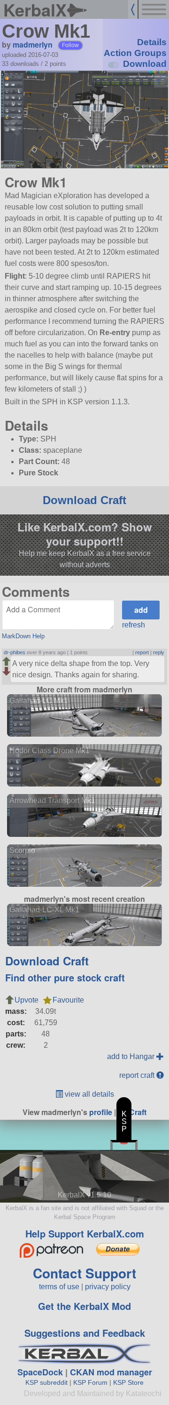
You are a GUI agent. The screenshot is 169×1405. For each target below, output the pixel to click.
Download (145, 64)
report (142, 652)
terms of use (59, 1287)
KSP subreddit (46, 1382)
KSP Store (128, 1382)
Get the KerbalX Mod (84, 1306)
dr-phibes (14, 652)
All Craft (132, 1112)
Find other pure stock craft (65, 977)
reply (158, 652)
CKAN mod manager (111, 1372)
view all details (88, 1094)
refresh (133, 625)
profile (100, 1112)
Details (152, 42)
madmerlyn (33, 44)
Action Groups (135, 53)
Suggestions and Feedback (84, 1333)
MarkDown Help (23, 636)
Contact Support (84, 1273)
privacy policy (108, 1287)
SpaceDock (40, 1372)
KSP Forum (90, 1382)
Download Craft (84, 500)
